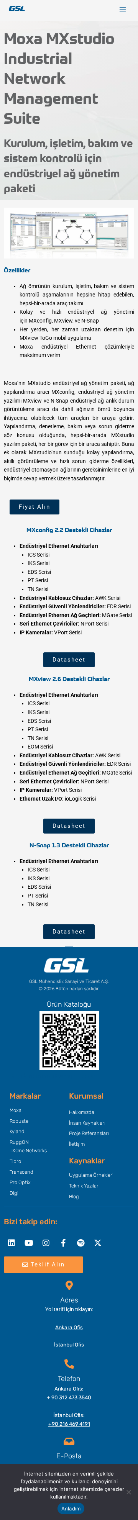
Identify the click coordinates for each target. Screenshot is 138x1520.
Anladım (71, 1508)
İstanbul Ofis (69, 1344)
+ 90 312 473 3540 (69, 1397)
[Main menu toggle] (123, 9)
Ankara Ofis (69, 1327)
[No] (128, 1492)
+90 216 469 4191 (69, 1424)
